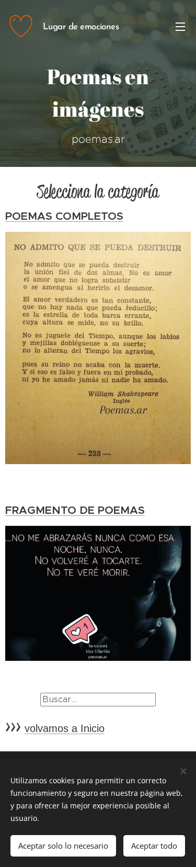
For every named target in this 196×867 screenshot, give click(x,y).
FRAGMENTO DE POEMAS (75, 510)
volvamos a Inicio (65, 728)
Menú (180, 26)
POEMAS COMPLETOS (64, 216)
